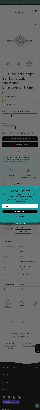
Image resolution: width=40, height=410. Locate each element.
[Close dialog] (38, 187)
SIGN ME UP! (20, 211)
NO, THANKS (20, 216)
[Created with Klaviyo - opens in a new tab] (20, 224)
